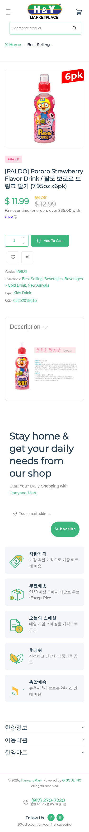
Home (15, 44)
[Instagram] (60, 817)
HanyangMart (31, 780)
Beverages (53, 279)
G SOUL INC (71, 780)
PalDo (21, 271)
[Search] (75, 28)
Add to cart (53, 240)
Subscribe (65, 529)
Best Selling (38, 44)
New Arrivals (38, 285)
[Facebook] (51, 817)
